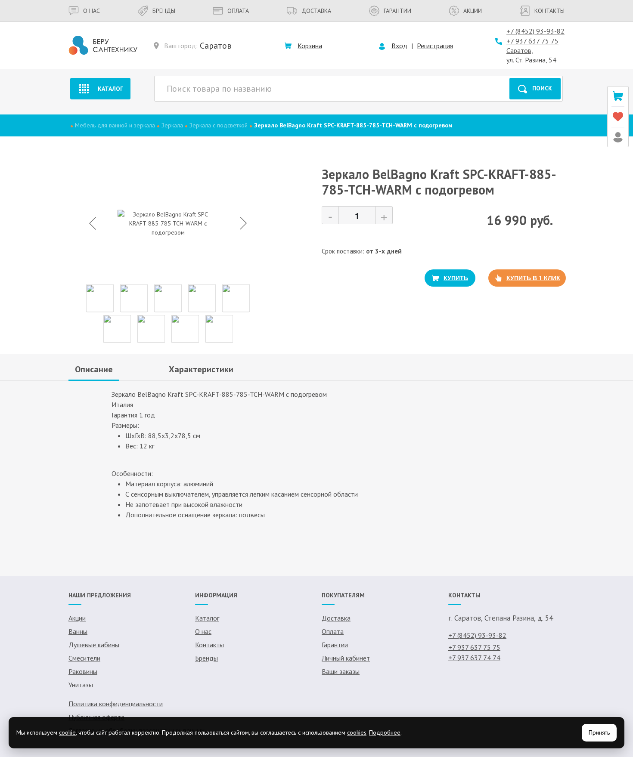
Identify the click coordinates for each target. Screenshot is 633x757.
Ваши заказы (341, 671)
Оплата (238, 11)
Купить (456, 277)
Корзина (310, 45)
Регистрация (435, 45)
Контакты (549, 11)
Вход (399, 45)
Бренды (163, 11)
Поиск (542, 88)
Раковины (82, 671)
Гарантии (397, 11)
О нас (91, 11)
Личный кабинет (346, 658)
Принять (599, 732)
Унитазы (80, 684)
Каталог (110, 89)
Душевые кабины (93, 644)
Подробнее (384, 732)
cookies (356, 732)
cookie (67, 732)
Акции (472, 11)
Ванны (77, 631)
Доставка (316, 11)
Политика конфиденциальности (115, 703)
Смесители (84, 658)
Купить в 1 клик (533, 277)
